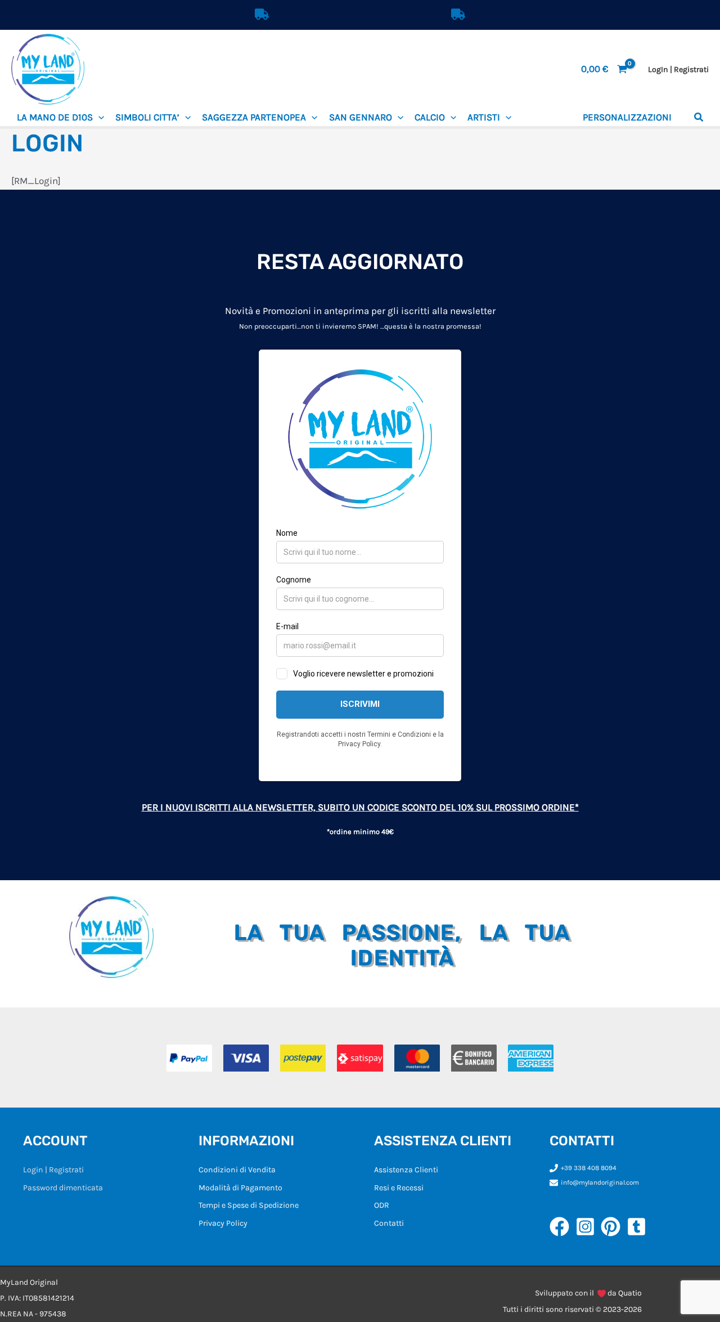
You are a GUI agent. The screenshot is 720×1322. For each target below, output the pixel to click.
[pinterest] (614, 1226)
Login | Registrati (53, 1170)
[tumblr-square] (639, 1226)
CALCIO (430, 117)
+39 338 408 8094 (588, 1168)
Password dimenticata (63, 1188)
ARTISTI (483, 117)
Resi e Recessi (399, 1188)
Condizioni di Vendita (237, 1170)
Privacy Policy (223, 1223)
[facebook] (562, 1226)
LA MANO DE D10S (55, 117)
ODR (381, 1205)
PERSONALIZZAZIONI (627, 117)
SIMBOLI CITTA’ (147, 117)
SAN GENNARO (360, 117)
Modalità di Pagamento (240, 1188)
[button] (98, 117)
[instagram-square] (588, 1226)
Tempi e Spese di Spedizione (249, 1205)
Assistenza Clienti (406, 1170)
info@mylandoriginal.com (600, 1182)
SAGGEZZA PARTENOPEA (254, 117)
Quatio (630, 1293)
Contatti (389, 1223)
